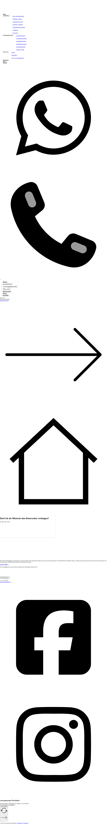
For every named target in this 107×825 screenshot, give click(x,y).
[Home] (53, 11)
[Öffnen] (0, 279)
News (4, 61)
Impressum (25, 823)
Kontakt (5, 62)
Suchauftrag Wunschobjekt (19, 27)
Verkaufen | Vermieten (18, 24)
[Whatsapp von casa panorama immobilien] (53, 118)
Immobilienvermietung (21, 38)
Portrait (13, 52)
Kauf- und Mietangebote (18, 16)
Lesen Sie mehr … (4, 564)
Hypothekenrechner (20, 47)
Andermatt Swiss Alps (18, 21)
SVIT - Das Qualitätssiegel (18, 58)
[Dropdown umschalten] (9, 16)
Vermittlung (15, 30)
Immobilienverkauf (20, 35)
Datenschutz (19, 823)
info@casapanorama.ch (5, 582)
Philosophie (14, 55)
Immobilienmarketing (21, 41)
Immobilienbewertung (21, 44)
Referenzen (6, 60)
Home (4, 14)
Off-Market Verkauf (17, 19)
